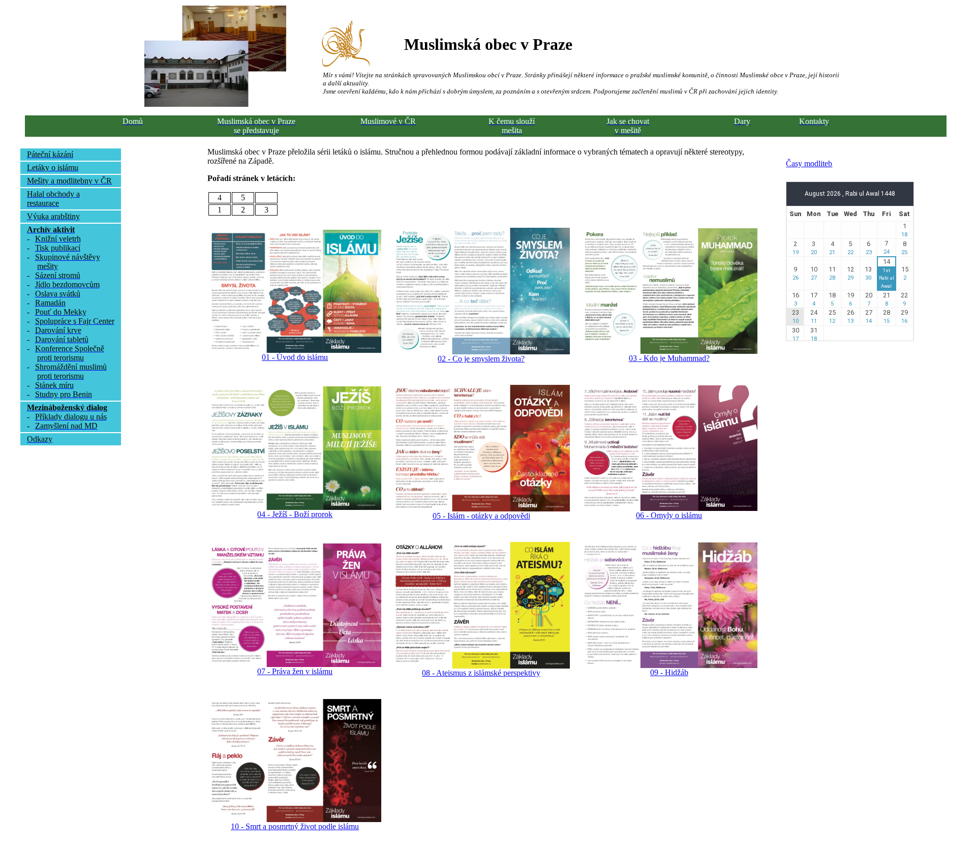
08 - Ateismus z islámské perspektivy (481, 673)
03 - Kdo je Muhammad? (669, 358)
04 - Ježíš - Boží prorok (294, 514)
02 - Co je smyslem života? (481, 358)
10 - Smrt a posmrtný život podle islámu (295, 826)
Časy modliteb (809, 163)
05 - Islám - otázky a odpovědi (481, 515)
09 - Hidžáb (669, 672)
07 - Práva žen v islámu (294, 671)
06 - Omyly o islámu (669, 515)
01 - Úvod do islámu (295, 357)
